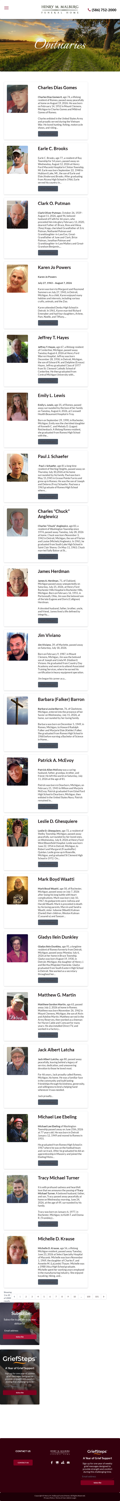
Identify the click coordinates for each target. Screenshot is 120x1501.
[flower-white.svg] (57, 1462)
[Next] (104, 1296)
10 (74, 1296)
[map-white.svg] (62, 1462)
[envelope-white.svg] (68, 1462)
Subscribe (20, 1337)
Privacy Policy (49, 1498)
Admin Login (71, 1498)
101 (97, 1296)
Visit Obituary (48, 133)
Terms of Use (60, 1498)
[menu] (6, 8)
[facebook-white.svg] (51, 1462)
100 (88, 1296)
